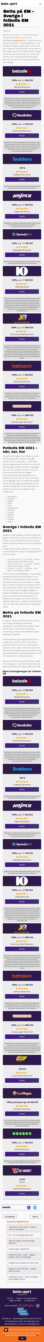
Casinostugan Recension (22, 422)
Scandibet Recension (22, 1188)
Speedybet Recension (22, 250)
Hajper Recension (22, 211)
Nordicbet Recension (22, 131)
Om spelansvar (29, 1300)
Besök (22, 91)
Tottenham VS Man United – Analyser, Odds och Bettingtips (22, 1228)
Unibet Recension (22, 1149)
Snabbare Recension (22, 174)
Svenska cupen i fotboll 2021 (19, 1249)
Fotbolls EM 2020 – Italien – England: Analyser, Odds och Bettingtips (22, 1256)
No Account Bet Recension (22, 334)
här (37, 1335)
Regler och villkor (15, 1300)
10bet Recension (22, 286)
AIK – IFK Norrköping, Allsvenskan (21, 1235)
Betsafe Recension (22, 87)
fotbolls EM (17, 40)
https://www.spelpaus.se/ (22, 1125)
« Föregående (9, 1217)
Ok (22, 1338)
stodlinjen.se (34, 1124)
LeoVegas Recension (22, 1109)
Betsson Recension (22, 381)
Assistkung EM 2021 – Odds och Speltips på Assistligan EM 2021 (23, 1278)
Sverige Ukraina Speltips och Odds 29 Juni (24, 1263)
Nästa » (35, 1217)
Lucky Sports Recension (22, 1075)
